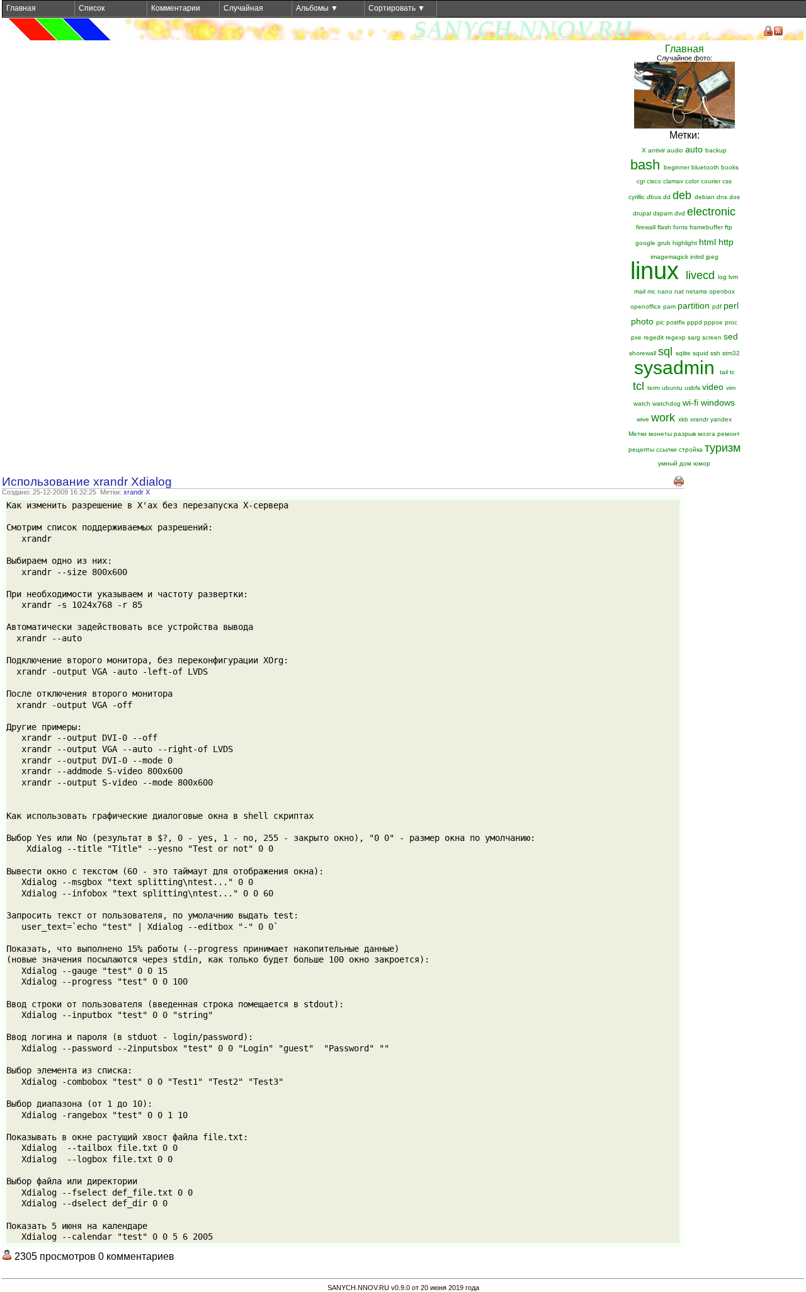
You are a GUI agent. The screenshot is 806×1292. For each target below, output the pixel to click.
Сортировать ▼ (396, 8)
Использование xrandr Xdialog (87, 481)
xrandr (133, 492)
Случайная (243, 8)
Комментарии (175, 8)
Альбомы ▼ (317, 8)
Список (92, 8)
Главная (21, 8)
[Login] (768, 31)
